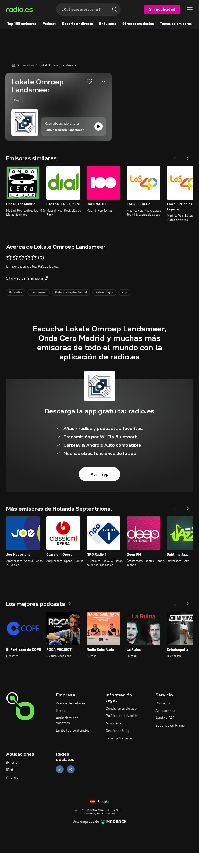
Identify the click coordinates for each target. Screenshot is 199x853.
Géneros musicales (138, 24)
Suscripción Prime (170, 725)
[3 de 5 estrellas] (21, 257)
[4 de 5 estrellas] (28, 257)
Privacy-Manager (119, 738)
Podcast (49, 24)
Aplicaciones (165, 711)
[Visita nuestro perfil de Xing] (71, 769)
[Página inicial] (14, 65)
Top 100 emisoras (21, 24)
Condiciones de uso (121, 709)
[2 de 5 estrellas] (15, 257)
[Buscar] (114, 9)
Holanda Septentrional (71, 292)
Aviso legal (114, 723)
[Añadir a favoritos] (89, 81)
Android (12, 777)
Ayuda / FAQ (165, 718)
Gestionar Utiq (117, 731)
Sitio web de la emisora (24, 278)
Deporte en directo (77, 24)
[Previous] (174, 157)
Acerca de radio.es (71, 703)
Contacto (162, 703)
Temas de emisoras (176, 24)
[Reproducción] (98, 126)
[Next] (187, 157)
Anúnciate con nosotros (67, 720)
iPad (9, 770)
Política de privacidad (123, 716)
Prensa (61, 711)
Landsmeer (39, 292)
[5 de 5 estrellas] (34, 257)
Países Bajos (104, 292)
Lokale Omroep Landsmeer (64, 130)
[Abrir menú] (190, 9)
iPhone (11, 762)
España (102, 802)
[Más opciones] (103, 81)
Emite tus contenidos (73, 731)
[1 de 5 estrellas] (9, 257)
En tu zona (107, 24)
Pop (17, 100)
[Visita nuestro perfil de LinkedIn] (60, 769)
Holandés (15, 292)
